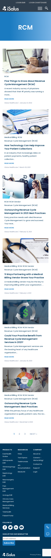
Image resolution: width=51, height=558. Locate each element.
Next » (33, 433)
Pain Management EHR (8, 488)
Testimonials (23, 461)
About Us (36, 454)
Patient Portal (8, 515)
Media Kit (21, 472)
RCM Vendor (15, 201)
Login (35, 472)
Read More (9, 99)
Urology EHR (7, 495)
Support (36, 468)
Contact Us (37, 464)
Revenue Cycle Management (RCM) (21, 141)
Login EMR (20, 2)
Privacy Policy (35, 554)
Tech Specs (22, 457)
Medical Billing (10, 137)
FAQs (20, 454)
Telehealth (7, 512)
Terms (45, 554)
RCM (6, 76)
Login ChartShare (38, 2)
